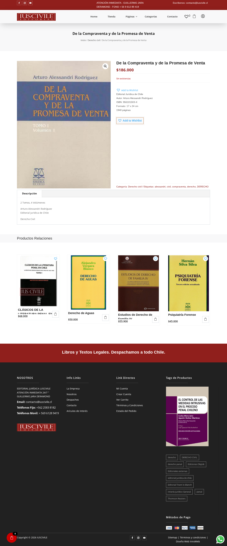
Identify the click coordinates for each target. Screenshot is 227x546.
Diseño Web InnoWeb (188, 541)
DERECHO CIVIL (189, 457)
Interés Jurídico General (179, 491)
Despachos (73, 399)
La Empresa (73, 388)
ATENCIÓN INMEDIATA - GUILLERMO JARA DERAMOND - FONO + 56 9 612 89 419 (120, 4)
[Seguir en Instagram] (25, 3)
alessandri (160, 186)
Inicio (83, 40)
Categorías (151, 16)
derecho (191, 186)
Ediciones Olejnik (196, 464)
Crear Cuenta (123, 394)
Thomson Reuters (176, 498)
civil (169, 186)
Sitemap (172, 537)
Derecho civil (94, 40)
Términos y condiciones (193, 537)
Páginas (130, 16)
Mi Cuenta (122, 388)
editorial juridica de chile (180, 477)
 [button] (55, 313)
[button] (105, 66)
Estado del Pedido (126, 411)
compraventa (179, 186)
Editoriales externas (177, 471)
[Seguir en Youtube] (30, 3)
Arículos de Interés (77, 411)
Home (93, 16)
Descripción (29, 193)
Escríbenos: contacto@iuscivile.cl (190, 2)
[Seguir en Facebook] (19, 3)
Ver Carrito (122, 399)
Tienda (111, 16)
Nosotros (72, 394)
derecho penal (175, 464)
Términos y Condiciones (129, 405)
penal (199, 491)
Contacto (172, 16)
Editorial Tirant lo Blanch (180, 484)
